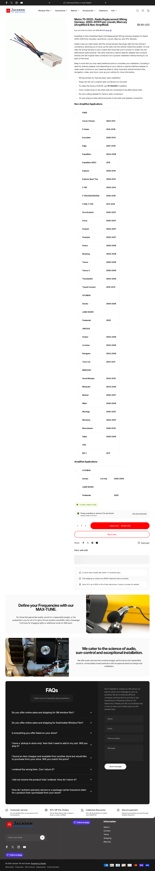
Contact (107, 831)
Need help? (145, 543)
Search (107, 827)
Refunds (107, 842)
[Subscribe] (42, 837)
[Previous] (49, 2)
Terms (106, 834)
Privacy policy (19, 867)
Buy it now (112, 534)
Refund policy (9, 867)
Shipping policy (41, 867)
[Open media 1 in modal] (36, 49)
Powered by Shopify (38, 863)
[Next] (105, 2)
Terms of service (30, 867)
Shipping (107, 838)
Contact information (53, 867)
